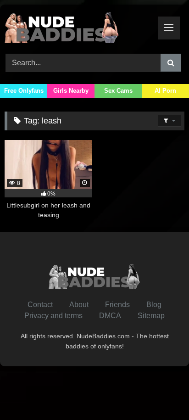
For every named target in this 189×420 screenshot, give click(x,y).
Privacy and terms (53, 315)
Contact (40, 304)
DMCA (110, 315)
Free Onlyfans (24, 90)
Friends (117, 304)
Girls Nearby (71, 90)
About (79, 304)
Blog (153, 304)
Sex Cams (118, 90)
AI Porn (165, 90)
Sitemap (151, 315)
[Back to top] (160, 393)
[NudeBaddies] (77, 27)
